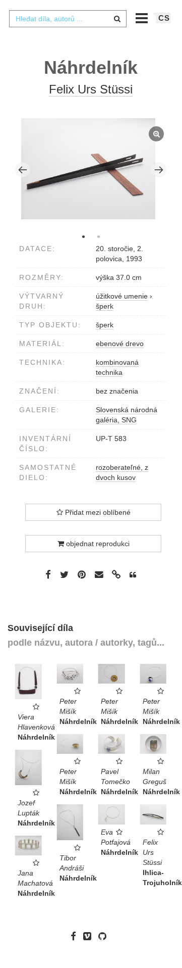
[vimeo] (89, 936)
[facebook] (76, 936)
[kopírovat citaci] (133, 575)
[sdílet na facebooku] (48, 574)
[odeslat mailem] (98, 575)
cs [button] (164, 18)
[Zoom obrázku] (88, 168)
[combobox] (67, 18)
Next (158, 169)
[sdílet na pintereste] (81, 574)
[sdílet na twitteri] (64, 574)
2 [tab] (98, 236)
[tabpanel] (91, 170)
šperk (104, 325)
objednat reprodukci (97, 544)
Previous (22, 169)
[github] (104, 936)
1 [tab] (83, 236)
